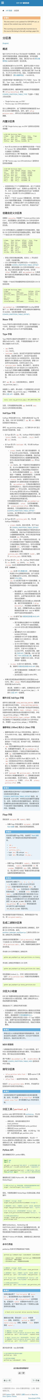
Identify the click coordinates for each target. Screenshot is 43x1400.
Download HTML (34, 1398)
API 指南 (9, 10)
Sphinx (8, 1394)
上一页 (7, 1380)
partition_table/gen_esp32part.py (14, 932)
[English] (6, 43)
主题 (23, 1394)
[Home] (3, 10)
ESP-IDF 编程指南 (22, 3)
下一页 (35, 1380)
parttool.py (30, 1114)
